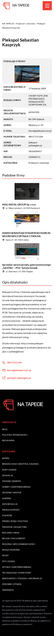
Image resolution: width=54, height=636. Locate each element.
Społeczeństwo (11, 550)
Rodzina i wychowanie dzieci (18, 544)
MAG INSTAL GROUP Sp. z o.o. (19, 204)
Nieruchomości (11, 510)
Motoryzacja (9, 504)
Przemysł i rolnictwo (39, 162)
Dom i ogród (9, 469)
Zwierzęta (8, 590)
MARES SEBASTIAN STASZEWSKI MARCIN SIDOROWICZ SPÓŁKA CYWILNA (26, 234)
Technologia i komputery (16, 572)
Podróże (7, 515)
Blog (4, 429)
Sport (5, 555)
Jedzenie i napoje (11, 492)
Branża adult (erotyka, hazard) (20, 464)
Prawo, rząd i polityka (15, 521)
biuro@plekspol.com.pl (40, 130)
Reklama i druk (10, 532)
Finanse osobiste (11, 481)
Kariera (6, 498)
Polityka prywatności (15, 435)
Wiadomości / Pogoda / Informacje (22, 578)
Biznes (5, 458)
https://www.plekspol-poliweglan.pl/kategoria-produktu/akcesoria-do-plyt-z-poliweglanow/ (26, 347)
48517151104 (36, 136)
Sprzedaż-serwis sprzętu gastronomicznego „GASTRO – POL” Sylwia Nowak (26, 266)
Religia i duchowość (13, 538)
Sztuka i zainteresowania (16, 567)
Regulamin (8, 440)
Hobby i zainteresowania (16, 487)
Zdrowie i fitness (11, 584)
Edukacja (7, 475)
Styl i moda (8, 561)
